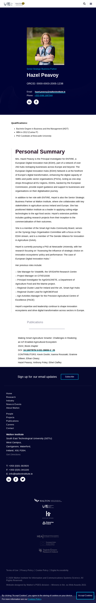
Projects (10, 417)
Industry (10, 401)
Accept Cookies (85, 595)
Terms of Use (12, 570)
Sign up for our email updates (37, 376)
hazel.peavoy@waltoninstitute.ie (50, 92)
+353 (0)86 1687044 (44, 95)
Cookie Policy (42, 570)
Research (11, 397)
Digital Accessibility (59, 570)
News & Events (13, 404)
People (9, 414)
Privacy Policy (27, 570)
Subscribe (69, 377)
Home (9, 393)
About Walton (13, 408)
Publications (12, 421)
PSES (38, 585)
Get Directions (13, 454)
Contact (10, 428)
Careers (10, 425)
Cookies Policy (34, 599)
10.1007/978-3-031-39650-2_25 (39, 350)
